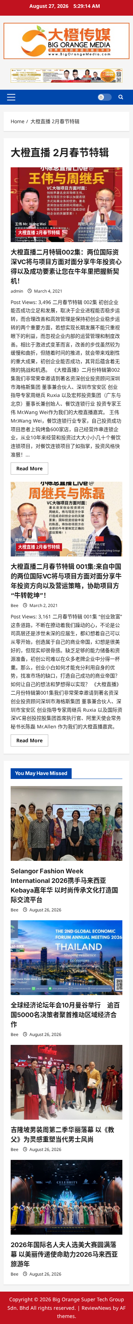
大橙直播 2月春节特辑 (39, 233)
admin (17, 291)
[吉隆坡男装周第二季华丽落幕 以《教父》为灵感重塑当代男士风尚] (66, 1082)
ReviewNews (96, 1307)
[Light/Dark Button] (105, 97)
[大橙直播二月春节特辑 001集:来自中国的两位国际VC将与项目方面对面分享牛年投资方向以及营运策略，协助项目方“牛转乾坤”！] (66, 519)
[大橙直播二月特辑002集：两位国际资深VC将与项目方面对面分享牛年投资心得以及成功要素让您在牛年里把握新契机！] (66, 204)
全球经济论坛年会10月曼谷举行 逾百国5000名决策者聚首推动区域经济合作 (65, 1014)
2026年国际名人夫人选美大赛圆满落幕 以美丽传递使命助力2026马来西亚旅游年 (64, 1254)
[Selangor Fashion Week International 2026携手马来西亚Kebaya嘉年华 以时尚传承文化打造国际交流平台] (66, 823)
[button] (11, 97)
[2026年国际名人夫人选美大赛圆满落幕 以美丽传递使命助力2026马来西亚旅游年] (66, 1197)
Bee (14, 605)
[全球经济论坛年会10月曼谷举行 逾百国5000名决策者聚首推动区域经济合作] (66, 957)
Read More (32, 470)
